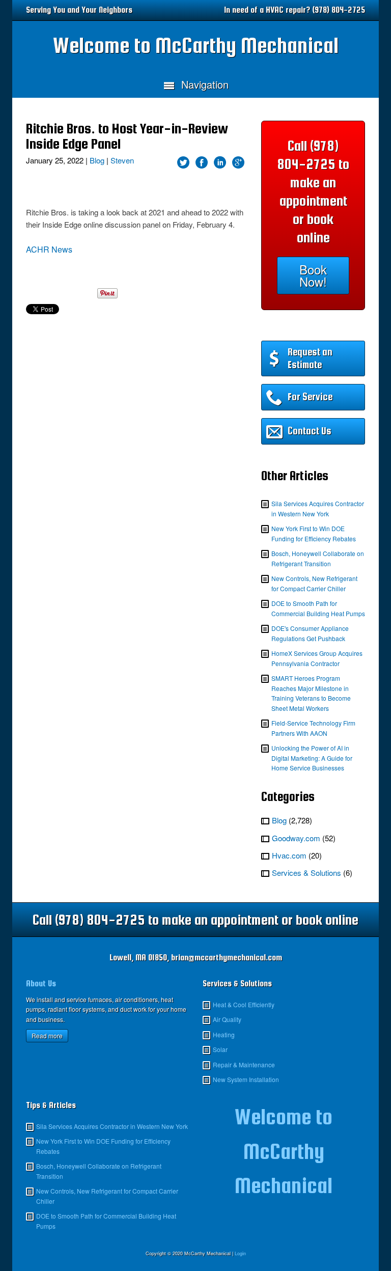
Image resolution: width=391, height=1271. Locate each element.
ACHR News (49, 249)
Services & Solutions (306, 872)
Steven (122, 160)
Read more (47, 1035)
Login (240, 1253)
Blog (97, 160)
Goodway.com (296, 838)
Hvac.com (289, 855)
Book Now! (313, 275)
